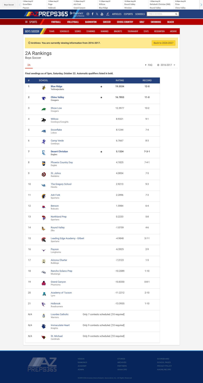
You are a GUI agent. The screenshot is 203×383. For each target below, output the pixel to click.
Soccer (107, 22)
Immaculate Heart (60, 325)
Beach (170, 22)
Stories (121, 359)
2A (28, 65)
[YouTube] (102, 14)
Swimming (156, 22)
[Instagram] (88, 14)
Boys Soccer (9, 5)
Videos (81, 359)
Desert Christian (59, 151)
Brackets (118, 31)
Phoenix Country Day (62, 162)
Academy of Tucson (61, 292)
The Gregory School (61, 184)
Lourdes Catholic (60, 314)
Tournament (133, 31)
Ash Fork (55, 195)
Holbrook (55, 303)
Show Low (56, 108)
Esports (128, 14)
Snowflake (56, 129)
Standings (90, 31)
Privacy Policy (164, 366)
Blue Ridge (56, 86)
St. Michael (57, 336)
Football (56, 22)
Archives (121, 362)
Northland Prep (59, 216)
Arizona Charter (59, 260)
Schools (140, 14)
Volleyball (73, 22)
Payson (55, 249)
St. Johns (56, 173)
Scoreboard (163, 359)
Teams (51, 31)
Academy (82, 366)
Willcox (54, 119)
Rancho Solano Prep (61, 271)
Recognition (159, 31)
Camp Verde (57, 140)
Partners (122, 366)
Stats (146, 31)
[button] (201, 5)
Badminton (91, 22)
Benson (55, 205)
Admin (81, 369)
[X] (97, 14)
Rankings (104, 31)
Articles (117, 14)
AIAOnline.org (164, 369)
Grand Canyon (58, 281)
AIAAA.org (122, 369)
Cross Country (125, 22)
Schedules (64, 31)
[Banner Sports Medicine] (77, 14)
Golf (142, 22)
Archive (173, 31)
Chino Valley (57, 97)
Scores (78, 31)
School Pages (164, 362)
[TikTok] (107, 14)
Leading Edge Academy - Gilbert (67, 238)
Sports (33, 22)
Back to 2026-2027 (163, 42)
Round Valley (58, 227)
